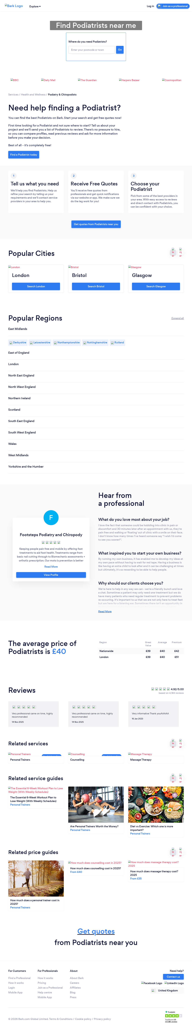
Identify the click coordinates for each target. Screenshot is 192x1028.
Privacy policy (102, 1019)
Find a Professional (19, 978)
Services (13, 94)
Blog (72, 992)
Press (73, 997)
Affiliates (75, 987)
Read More (105, 611)
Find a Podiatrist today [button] (23, 154)
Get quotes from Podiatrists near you (96, 224)
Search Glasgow (156, 286)
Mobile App (15, 992)
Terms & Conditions (60, 1019)
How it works (16, 983)
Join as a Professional (50, 987)
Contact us (173, 977)
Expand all (177, 318)
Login (11, 987)
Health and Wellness (33, 94)
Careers (74, 983)
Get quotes (96, 931)
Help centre (45, 992)
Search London (36, 286)
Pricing (42, 983)
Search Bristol (96, 286)
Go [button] (120, 49)
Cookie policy (83, 1019)
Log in (150, 6)
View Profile (51, 575)
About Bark (77, 978)
